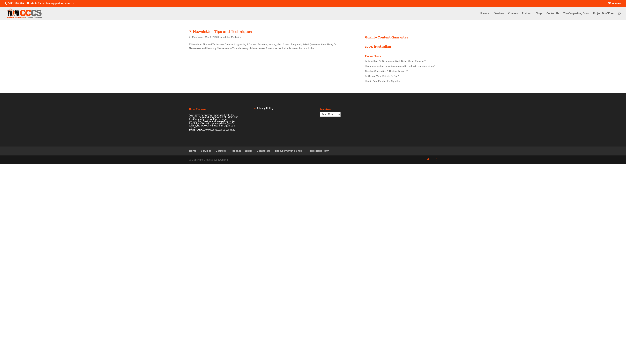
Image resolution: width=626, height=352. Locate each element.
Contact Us (552, 13)
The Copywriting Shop (576, 13)
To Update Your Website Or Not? (382, 76)
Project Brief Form (603, 13)
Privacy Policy (265, 108)
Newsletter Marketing (230, 37)
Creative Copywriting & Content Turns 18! (386, 71)
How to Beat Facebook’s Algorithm (382, 81)
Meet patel (197, 37)
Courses (513, 13)
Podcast (526, 13)
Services (499, 13)
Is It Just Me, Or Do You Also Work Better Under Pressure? (395, 61)
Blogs (539, 13)
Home (483, 13)
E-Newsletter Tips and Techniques (220, 31)
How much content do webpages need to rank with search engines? (400, 66)
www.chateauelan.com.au (220, 129)
